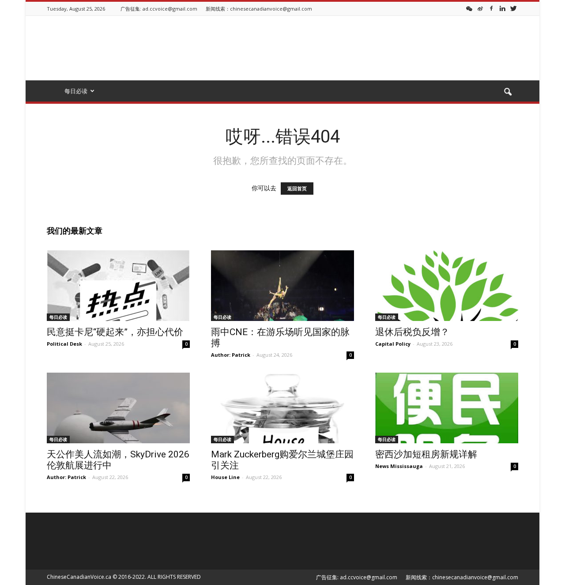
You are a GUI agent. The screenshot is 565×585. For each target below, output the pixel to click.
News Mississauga (399, 466)
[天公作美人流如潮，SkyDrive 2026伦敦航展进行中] (118, 408)
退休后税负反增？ (412, 332)
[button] (507, 92)
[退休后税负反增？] (446, 285)
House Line (225, 477)
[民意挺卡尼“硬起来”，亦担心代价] (118, 285)
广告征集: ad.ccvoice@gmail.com (159, 8)
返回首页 (297, 188)
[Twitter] (513, 8)
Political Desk (64, 343)
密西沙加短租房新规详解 (426, 454)
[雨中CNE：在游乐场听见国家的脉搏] (282, 285)
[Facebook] (491, 8)
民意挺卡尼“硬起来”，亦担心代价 (115, 332)
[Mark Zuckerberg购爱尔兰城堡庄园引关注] (282, 408)
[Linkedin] (502, 8)
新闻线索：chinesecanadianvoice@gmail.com (259, 8)
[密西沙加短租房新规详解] (446, 408)
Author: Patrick (230, 354)
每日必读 (58, 317)
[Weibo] (480, 8)
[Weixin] (469, 8)
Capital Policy (393, 343)
